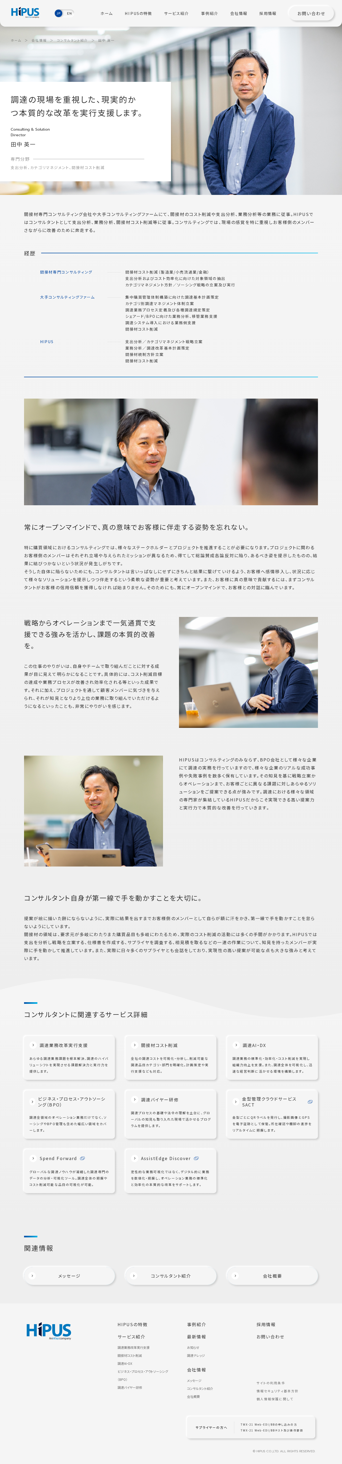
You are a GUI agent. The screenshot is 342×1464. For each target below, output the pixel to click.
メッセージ (194, 1380)
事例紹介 (209, 13)
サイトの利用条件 (270, 1383)
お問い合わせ (311, 13)
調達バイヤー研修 (130, 1387)
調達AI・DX (125, 1363)
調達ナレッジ (196, 1355)
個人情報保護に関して (274, 1399)
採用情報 (268, 13)
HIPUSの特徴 (138, 13)
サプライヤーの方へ (212, 1427)
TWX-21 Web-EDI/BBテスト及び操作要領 (272, 1430)
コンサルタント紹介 (72, 40)
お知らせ (193, 1347)
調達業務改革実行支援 (134, 1347)
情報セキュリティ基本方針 (277, 1391)
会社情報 (238, 13)
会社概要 (193, 1396)
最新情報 (196, 1336)
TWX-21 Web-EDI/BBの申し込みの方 (269, 1424)
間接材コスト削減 (130, 1355)
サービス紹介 (176, 13)
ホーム (106, 13)
